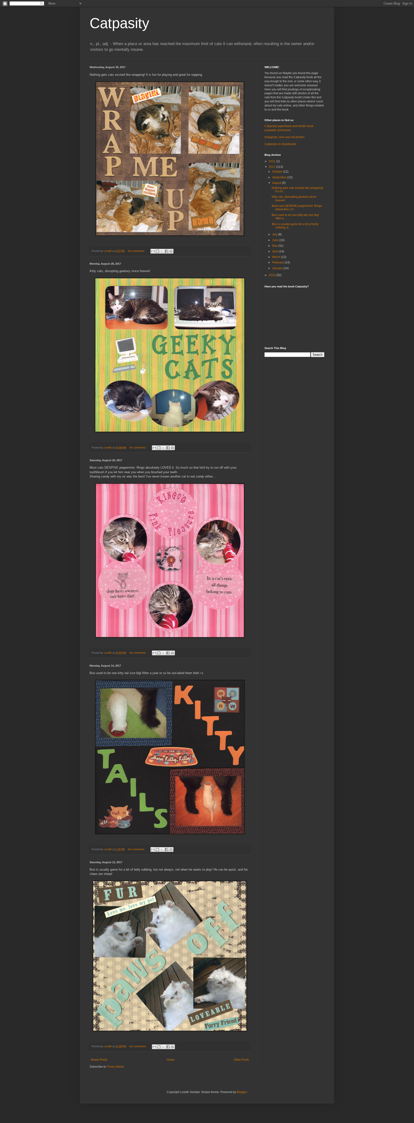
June (275, 240)
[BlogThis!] (157, 251)
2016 (272, 275)
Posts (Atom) (115, 1066)
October (277, 171)
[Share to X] (162, 251)
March (276, 257)
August (277, 183)
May (275, 245)
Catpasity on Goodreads (280, 144)
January (277, 268)
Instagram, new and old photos (284, 137)
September (279, 177)
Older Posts (241, 1059)
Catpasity (119, 23)
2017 (272, 167)
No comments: (137, 251)
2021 (272, 161)
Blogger (242, 1092)
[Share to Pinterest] (171, 251)
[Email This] (152, 251)
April (275, 251)
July (275, 234)
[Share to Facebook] (166, 251)
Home (171, 1059)
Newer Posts (99, 1059)
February (278, 262)
